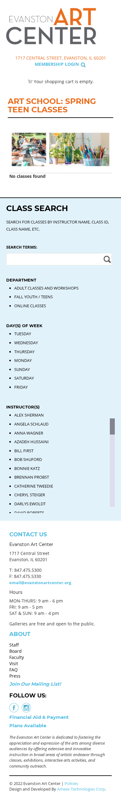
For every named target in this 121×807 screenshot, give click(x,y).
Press (14, 676)
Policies (71, 783)
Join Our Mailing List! (35, 684)
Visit (13, 663)
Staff (14, 645)
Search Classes (110, 34)
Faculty (16, 657)
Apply (106, 259)
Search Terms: (21, 247)
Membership (49, 64)
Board (15, 651)
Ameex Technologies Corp (81, 789)
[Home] (51, 26)
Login (72, 64)
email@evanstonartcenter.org (40, 582)
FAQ (13, 670)
